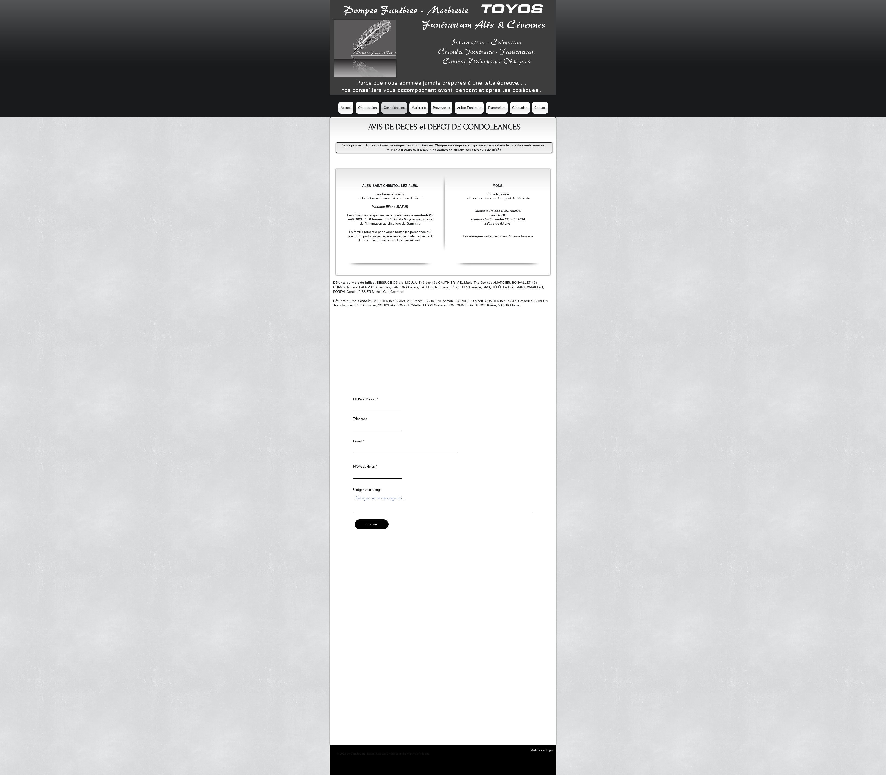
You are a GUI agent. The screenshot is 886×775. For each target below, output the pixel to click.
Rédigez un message (367, 489)
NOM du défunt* (365, 466)
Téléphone (360, 418)
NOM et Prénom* (365, 399)
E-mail (357, 441)
